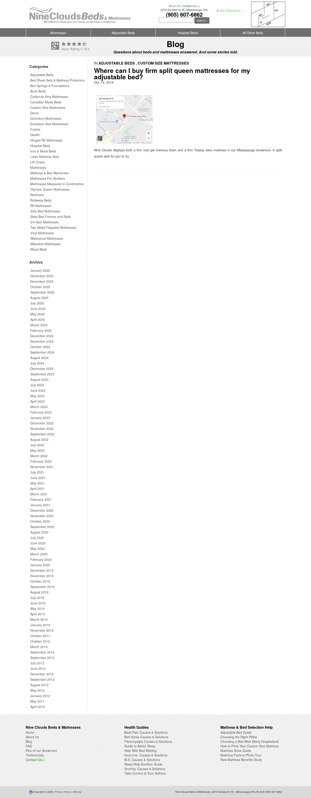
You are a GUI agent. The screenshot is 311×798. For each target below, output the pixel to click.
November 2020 (42, 516)
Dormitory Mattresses (45, 118)
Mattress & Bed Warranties (49, 173)
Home (30, 732)
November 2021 (42, 466)
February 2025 (41, 330)
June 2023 (38, 390)
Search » (202, 20)
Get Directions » (231, 10)
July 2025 (37, 303)
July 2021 (37, 472)
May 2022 (37, 450)
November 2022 (42, 428)
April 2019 (37, 614)
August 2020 (39, 532)
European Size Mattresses (49, 124)
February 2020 (41, 559)
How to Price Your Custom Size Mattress (249, 746)
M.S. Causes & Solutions (142, 759)
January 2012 (40, 695)
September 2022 (42, 434)
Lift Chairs (37, 162)
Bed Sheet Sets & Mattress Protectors (57, 80)
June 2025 (38, 308)
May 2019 (37, 608)
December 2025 (42, 276)
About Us (174, 6)
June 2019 (38, 603)
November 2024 (42, 341)
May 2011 (37, 701)
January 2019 (40, 625)
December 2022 (42, 423)
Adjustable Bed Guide (236, 732)
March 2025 (39, 325)
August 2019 (39, 592)
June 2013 (38, 668)
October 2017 (40, 635)
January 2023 (40, 417)
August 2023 (39, 379)
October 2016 (40, 641)
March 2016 (39, 646)
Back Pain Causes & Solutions (146, 732)
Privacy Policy (63, 791)
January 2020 (40, 565)
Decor (34, 113)
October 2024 (40, 346)
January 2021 (40, 505)
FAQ (29, 746)
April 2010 (37, 706)
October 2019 (40, 581)
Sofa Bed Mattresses (45, 211)
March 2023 (39, 406)
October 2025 (40, 286)
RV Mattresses (40, 205)
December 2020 (42, 510)
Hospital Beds (188, 32)
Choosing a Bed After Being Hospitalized (249, 741)
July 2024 (37, 363)
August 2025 (39, 297)
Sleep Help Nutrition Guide (143, 764)
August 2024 (39, 357)
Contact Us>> (190, 6)
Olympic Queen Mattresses (49, 189)
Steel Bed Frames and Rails (50, 216)
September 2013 (42, 657)
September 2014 (42, 652)
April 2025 (37, 319)
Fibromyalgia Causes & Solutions (148, 741)
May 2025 (37, 314)
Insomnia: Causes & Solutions (145, 755)
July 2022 (37, 445)
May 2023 (37, 396)
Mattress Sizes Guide (235, 750)
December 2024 (42, 336)
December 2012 (42, 674)
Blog (29, 741)
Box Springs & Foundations (49, 85)
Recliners (37, 194)
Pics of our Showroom (41, 750)
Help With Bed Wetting (140, 750)
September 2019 (42, 586)
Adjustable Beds (123, 32)
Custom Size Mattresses (47, 107)
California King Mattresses (49, 96)
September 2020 (42, 526)
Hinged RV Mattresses (46, 140)
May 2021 (37, 483)
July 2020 (37, 537)
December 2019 (42, 570)
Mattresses (58, 32)
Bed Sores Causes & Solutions (146, 737)
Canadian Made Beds (45, 102)
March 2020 (39, 554)
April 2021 (37, 488)
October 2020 (40, 521)
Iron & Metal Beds (43, 151)
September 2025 (42, 292)
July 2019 (37, 597)
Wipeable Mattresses (45, 244)
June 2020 (38, 543)
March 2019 (39, 619)
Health (35, 134)
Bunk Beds (38, 91)
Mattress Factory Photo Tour (241, 755)
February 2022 (41, 461)
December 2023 (42, 368)
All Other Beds (252, 32)
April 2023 (37, 401)
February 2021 (41, 499)
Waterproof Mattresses (46, 238)
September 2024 (42, 352)
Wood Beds (38, 249)
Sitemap (77, 791)
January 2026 (40, 270)
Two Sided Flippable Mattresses (53, 227)
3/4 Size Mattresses (44, 222)
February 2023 (41, 412)
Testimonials (35, 755)
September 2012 (42, 679)
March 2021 (39, 494)
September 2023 (42, 374)
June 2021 (38, 477)
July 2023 (37, 385)
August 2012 (39, 685)
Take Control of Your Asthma (145, 773)
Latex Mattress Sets (44, 156)
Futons (35, 129)
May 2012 (37, 690)
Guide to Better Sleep (139, 746)
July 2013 (37, 663)
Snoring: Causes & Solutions (144, 768)
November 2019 (42, 576)
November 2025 (42, 281)
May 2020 (37, 548)
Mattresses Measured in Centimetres (57, 184)
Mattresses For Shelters (47, 178)
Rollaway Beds (40, 200)
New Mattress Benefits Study (241, 759)
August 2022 (39, 439)
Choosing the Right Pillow (238, 737)
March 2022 (39, 456)
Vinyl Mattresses (42, 233)
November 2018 (42, 630)
